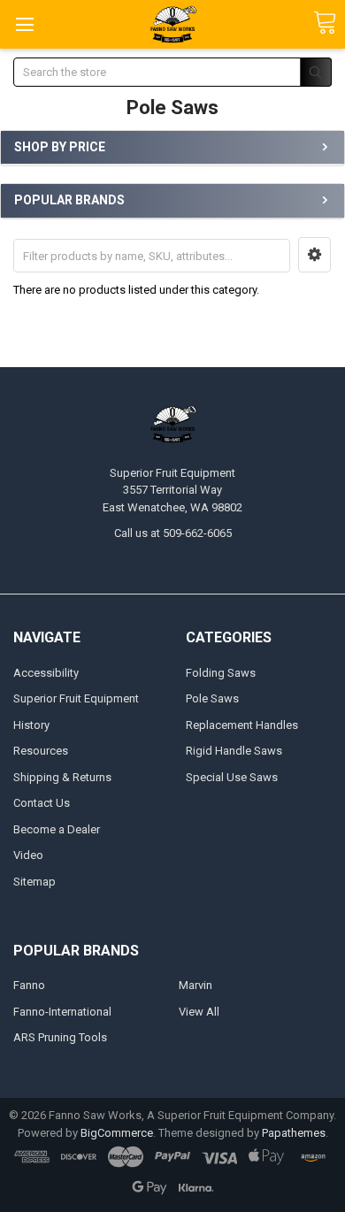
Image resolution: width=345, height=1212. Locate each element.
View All (199, 1011)
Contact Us (41, 802)
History (31, 725)
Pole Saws (212, 698)
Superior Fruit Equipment (76, 698)
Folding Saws (221, 672)
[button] (314, 254)
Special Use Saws (232, 777)
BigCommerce (116, 1132)
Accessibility (46, 672)
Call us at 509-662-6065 (173, 533)
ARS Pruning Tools (60, 1037)
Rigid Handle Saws (234, 750)
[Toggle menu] (24, 24)
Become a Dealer (56, 829)
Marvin (195, 985)
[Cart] (324, 23)
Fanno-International (62, 1011)
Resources (40, 750)
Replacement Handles (242, 725)
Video (28, 855)
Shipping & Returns (62, 777)
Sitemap (34, 881)
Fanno (29, 985)
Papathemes (294, 1132)
